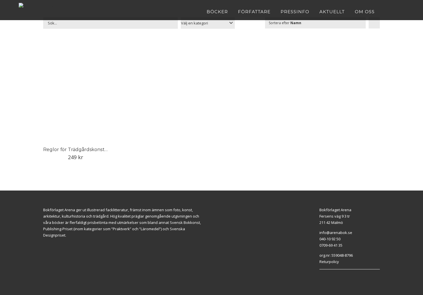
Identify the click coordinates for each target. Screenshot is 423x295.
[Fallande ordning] (374, 22)
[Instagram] (327, 276)
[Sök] (402, 11)
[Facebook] (321, 276)
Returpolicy (329, 261)
